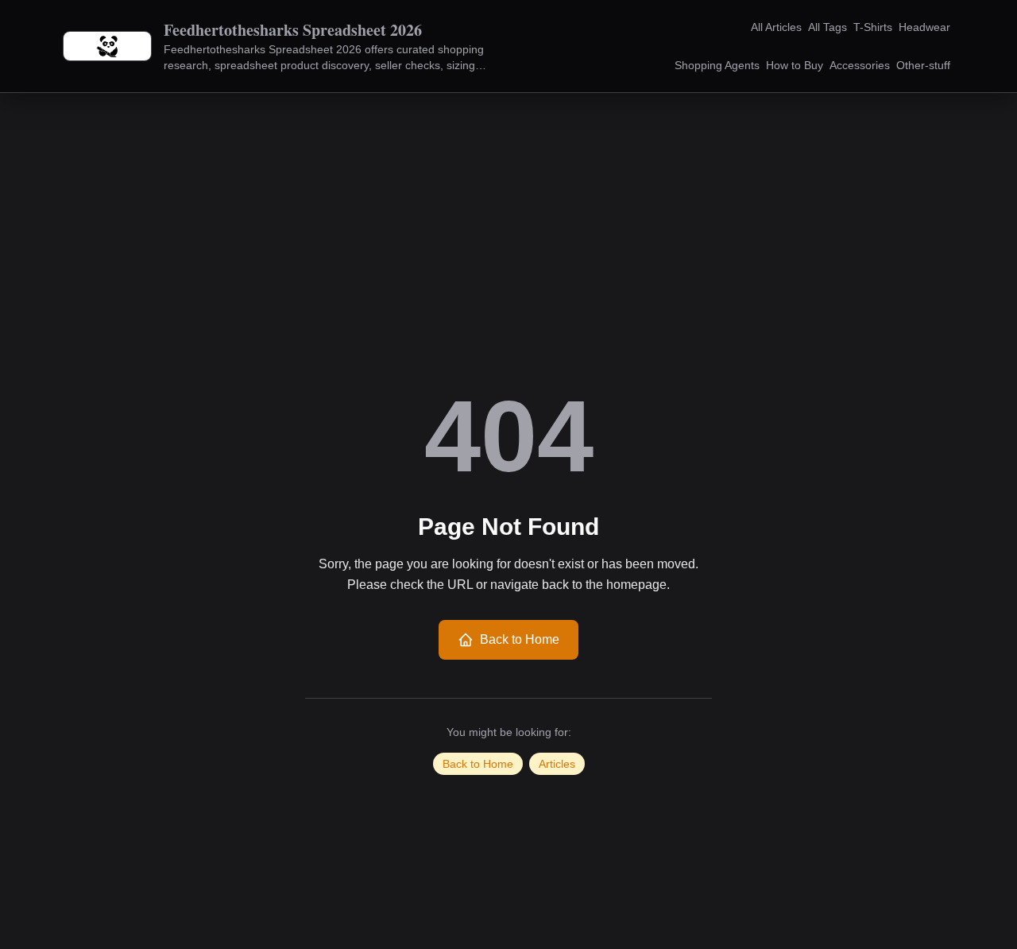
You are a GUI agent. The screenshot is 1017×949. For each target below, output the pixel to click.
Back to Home (519, 639)
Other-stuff (923, 65)
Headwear (924, 27)
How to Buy (794, 65)
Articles (557, 763)
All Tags (827, 27)
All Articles (776, 27)
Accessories (859, 65)
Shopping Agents (717, 65)
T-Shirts (872, 27)
